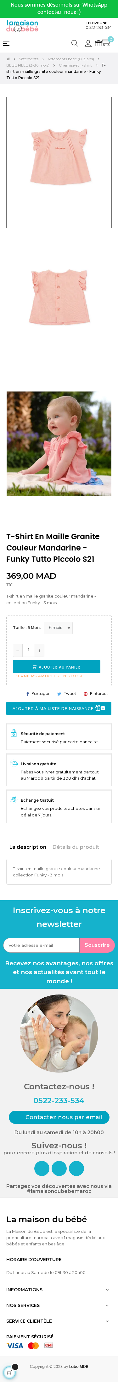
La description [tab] (27, 847)
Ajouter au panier (59, 667)
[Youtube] (76, 1168)
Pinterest (99, 694)
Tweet (70, 694)
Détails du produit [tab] (76, 847)
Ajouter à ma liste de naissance (54, 708)
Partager (40, 694)
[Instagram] (59, 1168)
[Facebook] (41, 1168)
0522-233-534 (99, 27)
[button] (59, 1117)
